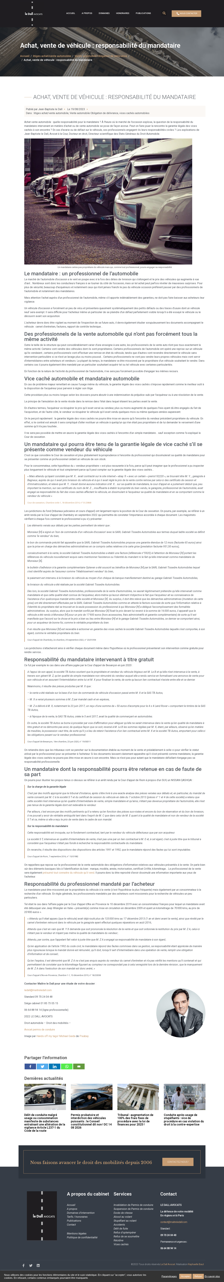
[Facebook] (30, 1066)
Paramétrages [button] (169, 1276)
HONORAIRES (122, 13)
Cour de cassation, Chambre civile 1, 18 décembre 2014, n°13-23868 (59, 502)
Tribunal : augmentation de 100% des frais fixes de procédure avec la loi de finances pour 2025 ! (135, 1119)
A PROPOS (87, 13)
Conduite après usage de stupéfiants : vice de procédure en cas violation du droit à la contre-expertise (184, 1119)
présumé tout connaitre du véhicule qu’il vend (68, 872)
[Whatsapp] (66, 1066)
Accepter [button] (185, 1276)
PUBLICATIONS (143, 13)
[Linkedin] (54, 1066)
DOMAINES (104, 13)
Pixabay (84, 1036)
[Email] (79, 1066)
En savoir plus (212, 1276)
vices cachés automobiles (134, 113)
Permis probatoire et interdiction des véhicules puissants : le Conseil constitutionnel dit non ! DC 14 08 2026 (91, 1121)
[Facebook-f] (23, 1265)
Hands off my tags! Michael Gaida (55, 1036)
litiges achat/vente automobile (51, 113)
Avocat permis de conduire (39, 1029)
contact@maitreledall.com (173, 1222)
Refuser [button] (198, 1276)
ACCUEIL (70, 13)
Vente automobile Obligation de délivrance (94, 113)
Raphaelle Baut (196, 1264)
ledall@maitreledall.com (38, 990)
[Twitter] (42, 1066)
